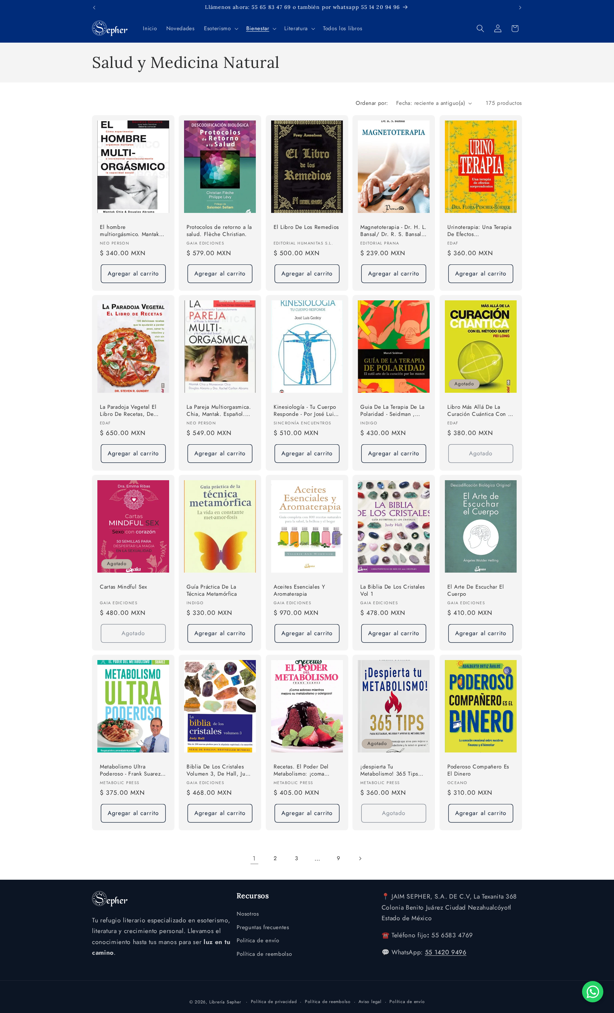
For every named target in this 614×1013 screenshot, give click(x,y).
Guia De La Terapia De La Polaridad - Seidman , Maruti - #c (392, 411)
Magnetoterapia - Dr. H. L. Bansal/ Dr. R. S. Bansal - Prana (393, 231)
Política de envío (407, 1001)
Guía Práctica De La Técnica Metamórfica (212, 590)
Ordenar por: (372, 103)
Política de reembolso (264, 954)
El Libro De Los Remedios (306, 227)
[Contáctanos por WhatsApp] (592, 991)
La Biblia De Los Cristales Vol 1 (392, 590)
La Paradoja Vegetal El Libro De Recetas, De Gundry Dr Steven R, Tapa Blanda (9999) (133, 411)
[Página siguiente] (359, 858)
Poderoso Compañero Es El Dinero (478, 770)
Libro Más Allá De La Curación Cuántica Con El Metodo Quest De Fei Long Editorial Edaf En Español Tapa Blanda (480, 411)
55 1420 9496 (446, 952)
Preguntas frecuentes (263, 927)
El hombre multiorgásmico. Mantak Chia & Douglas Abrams (130, 231)
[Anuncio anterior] (94, 7)
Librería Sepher (225, 1002)
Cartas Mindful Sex (123, 587)
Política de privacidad (274, 1001)
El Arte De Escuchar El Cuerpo (475, 590)
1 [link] (254, 858)
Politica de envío (258, 940)
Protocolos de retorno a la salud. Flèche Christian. (219, 231)
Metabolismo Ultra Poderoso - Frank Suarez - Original (132, 770)
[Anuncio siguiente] (520, 7)
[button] (220, 28)
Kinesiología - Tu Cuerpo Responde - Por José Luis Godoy (305, 411)
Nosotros (248, 914)
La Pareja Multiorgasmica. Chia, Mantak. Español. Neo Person (219, 411)
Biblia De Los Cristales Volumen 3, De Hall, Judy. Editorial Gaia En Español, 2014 (220, 770)
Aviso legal (370, 1001)
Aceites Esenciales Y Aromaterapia (299, 590)
